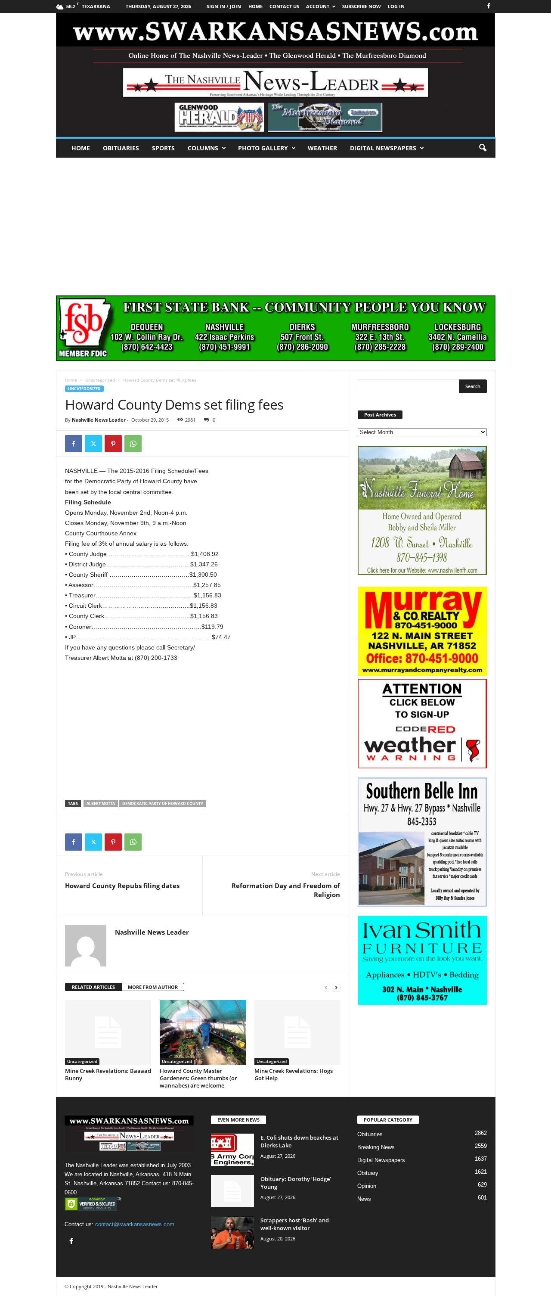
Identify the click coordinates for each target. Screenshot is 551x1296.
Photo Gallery (263, 148)
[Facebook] (489, 6)
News (364, 1199)
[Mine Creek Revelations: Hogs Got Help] (297, 1032)
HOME (255, 6)
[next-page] (336, 987)
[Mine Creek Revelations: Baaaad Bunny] (108, 1032)
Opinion (366, 1186)
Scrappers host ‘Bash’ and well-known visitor (294, 1224)
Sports (163, 148)
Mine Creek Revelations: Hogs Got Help (293, 1074)
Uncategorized (100, 380)
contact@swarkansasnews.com (134, 1224)
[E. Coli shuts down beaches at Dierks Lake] (232, 1150)
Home (80, 148)
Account (317, 6)
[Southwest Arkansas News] (275, 75)
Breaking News (376, 1147)
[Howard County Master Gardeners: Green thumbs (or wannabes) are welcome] (203, 1032)
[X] (93, 443)
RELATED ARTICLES (93, 987)
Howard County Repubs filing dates (122, 885)
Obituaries (121, 148)
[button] (482, 148)
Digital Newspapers (383, 148)
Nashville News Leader (99, 419)
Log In (396, 6)
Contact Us (284, 6)
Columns (203, 148)
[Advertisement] (275, 222)
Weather (322, 148)
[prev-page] (326, 987)
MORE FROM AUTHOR (153, 987)
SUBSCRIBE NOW (361, 6)
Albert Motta (101, 803)
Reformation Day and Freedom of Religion (286, 890)
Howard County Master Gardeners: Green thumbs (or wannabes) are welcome (198, 1078)
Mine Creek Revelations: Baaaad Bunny (108, 1074)
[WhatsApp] (133, 443)
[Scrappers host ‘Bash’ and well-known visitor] (232, 1232)
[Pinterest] (113, 443)
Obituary (367, 1173)
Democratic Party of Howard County (162, 803)
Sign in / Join (224, 6)
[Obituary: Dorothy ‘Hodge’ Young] (232, 1191)
